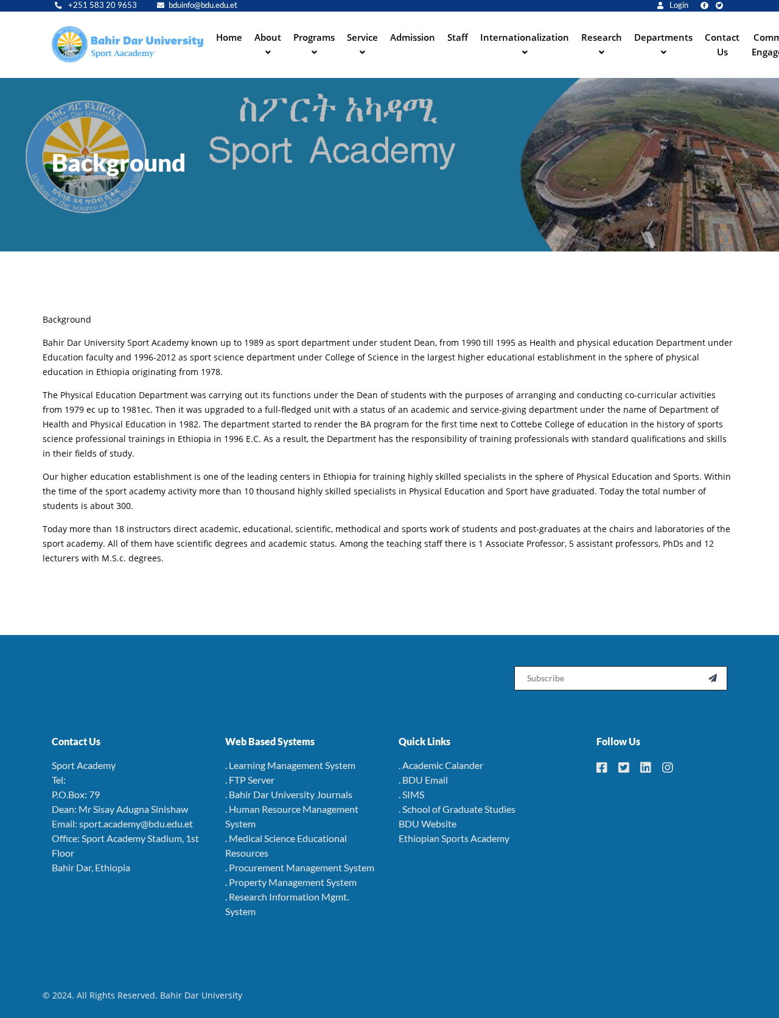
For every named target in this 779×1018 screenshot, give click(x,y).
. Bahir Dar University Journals (288, 794)
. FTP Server (249, 779)
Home (229, 37)
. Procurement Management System (299, 867)
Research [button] (601, 37)
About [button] (267, 37)
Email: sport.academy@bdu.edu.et (122, 823)
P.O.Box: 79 (76, 794)
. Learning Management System (290, 765)
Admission (412, 37)
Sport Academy (84, 765)
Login (678, 5)
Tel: (59, 779)
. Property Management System (291, 882)
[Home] (128, 44)
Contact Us (722, 44)
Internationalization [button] (524, 37)
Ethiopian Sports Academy (454, 838)
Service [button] (362, 37)
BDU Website (427, 823)
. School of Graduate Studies (457, 809)
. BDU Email (423, 779)
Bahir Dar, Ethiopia (91, 867)
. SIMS (411, 794)
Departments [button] (663, 37)
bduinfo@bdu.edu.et (203, 5)
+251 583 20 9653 (101, 5)
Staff (457, 37)
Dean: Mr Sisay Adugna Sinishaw (120, 809)
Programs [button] (314, 37)
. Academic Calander (441, 765)
